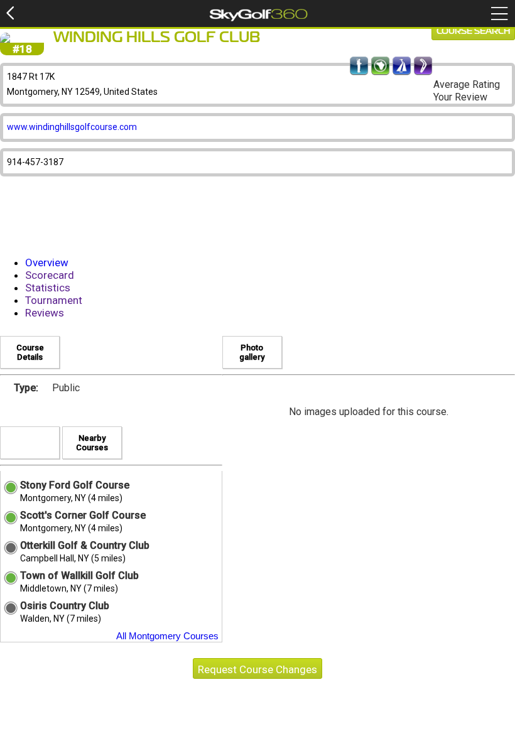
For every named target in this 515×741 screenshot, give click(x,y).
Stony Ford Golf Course (74, 485)
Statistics (47, 287)
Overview (46, 262)
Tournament (53, 300)
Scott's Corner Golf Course (83, 515)
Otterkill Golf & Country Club (84, 545)
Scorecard (49, 275)
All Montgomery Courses (167, 635)
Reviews (44, 312)
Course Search (473, 31)
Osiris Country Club (64, 606)
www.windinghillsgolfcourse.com (72, 127)
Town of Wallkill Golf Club (79, 575)
